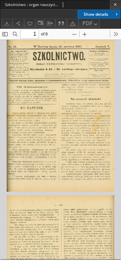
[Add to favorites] (30, 23)
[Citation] (61, 23)
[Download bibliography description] (49, 23)
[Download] (6, 23)
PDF (87, 23)
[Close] (115, 4)
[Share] (18, 23)
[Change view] (40, 23)
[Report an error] (72, 23)
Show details (96, 14)
